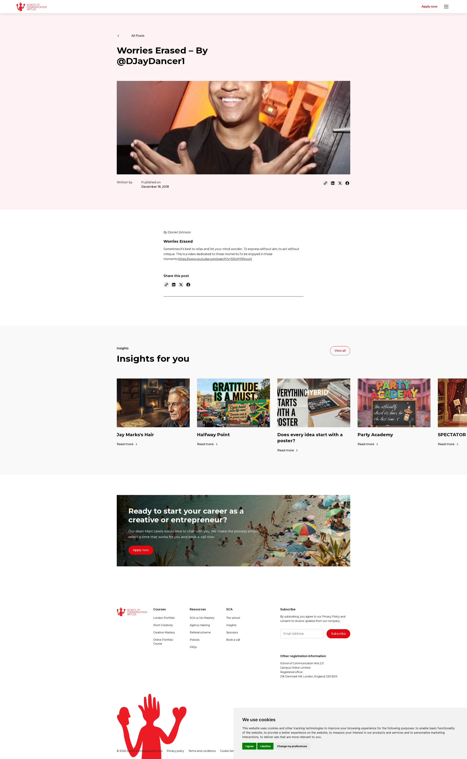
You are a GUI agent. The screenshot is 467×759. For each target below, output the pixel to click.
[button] (446, 6)
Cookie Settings (230, 751)
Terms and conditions (202, 751)
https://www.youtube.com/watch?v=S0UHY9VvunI (215, 259)
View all (340, 350)
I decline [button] (265, 746)
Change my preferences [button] (292, 746)
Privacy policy (175, 751)
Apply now (429, 6)
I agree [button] (249, 746)
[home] (31, 6)
